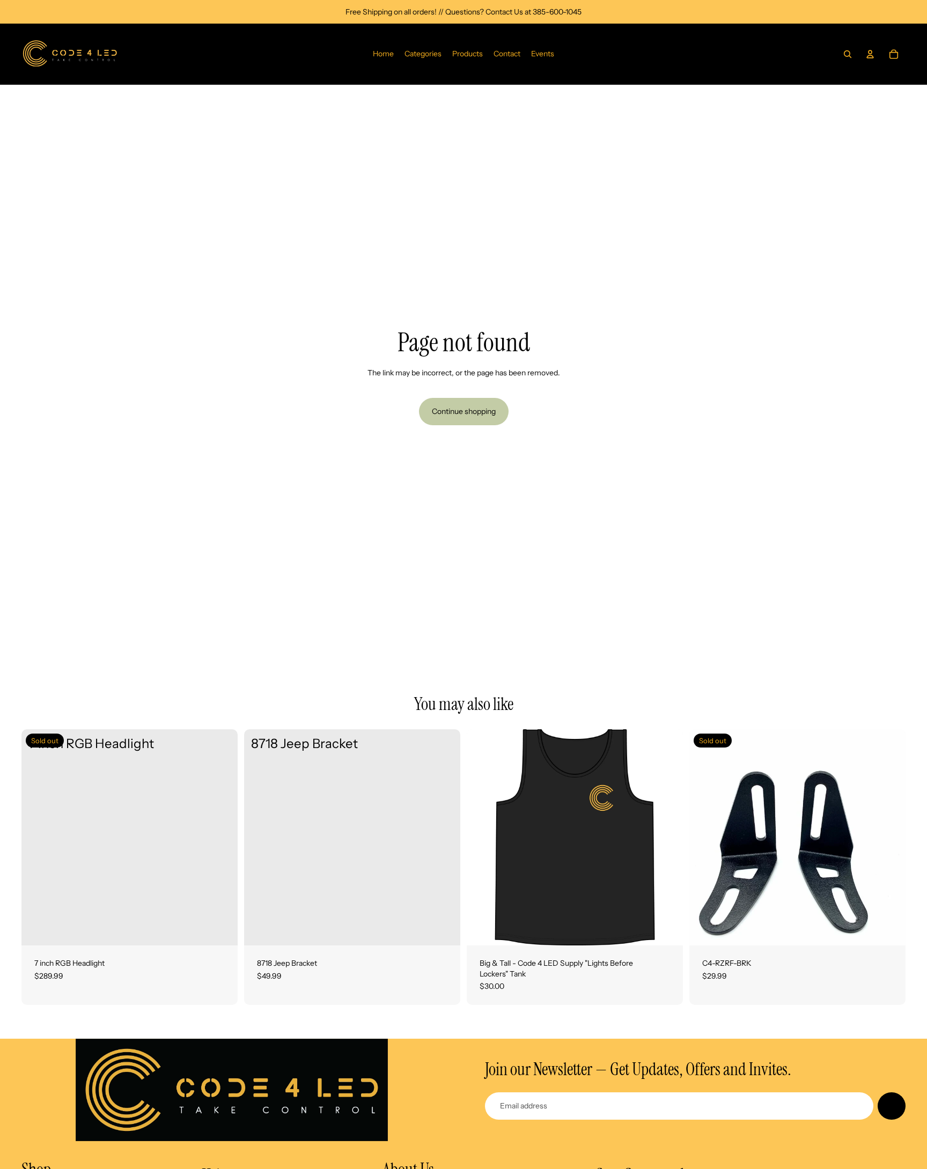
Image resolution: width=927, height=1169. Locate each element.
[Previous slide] (483, 837)
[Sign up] (892, 1106)
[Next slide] (667, 837)
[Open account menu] (870, 54)
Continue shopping (464, 411)
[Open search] (847, 54)
